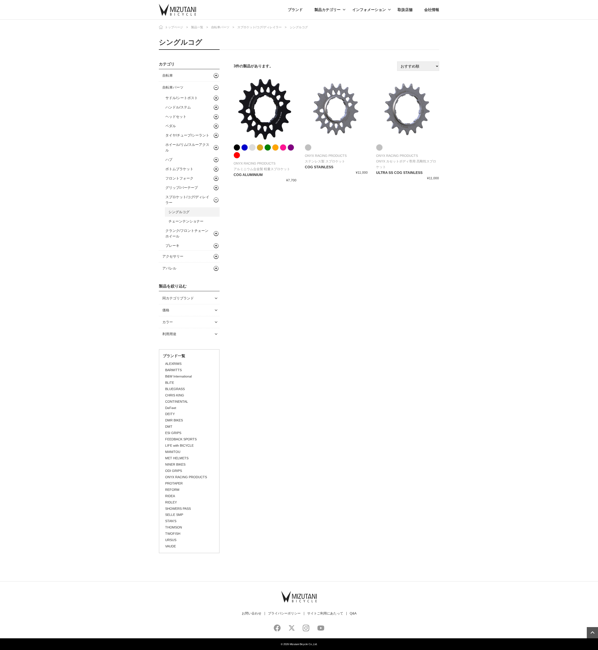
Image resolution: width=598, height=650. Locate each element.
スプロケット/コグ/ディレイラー (259, 27)
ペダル (170, 126)
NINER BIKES (175, 464)
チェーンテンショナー (185, 221)
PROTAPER (174, 483)
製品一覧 (197, 27)
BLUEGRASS (175, 389)
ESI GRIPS (173, 433)
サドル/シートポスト (181, 98)
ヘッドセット (175, 117)
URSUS (170, 540)
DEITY (170, 414)
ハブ (168, 160)
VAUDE (170, 546)
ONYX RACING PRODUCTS (186, 477)
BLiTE (169, 382)
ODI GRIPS (173, 471)
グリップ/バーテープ (181, 188)
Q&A (353, 613)
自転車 (167, 75)
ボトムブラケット (179, 169)
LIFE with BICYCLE (179, 445)
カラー (167, 322)
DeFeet (170, 408)
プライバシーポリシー (284, 613)
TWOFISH (172, 533)
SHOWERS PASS (178, 508)
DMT (168, 426)
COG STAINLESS (319, 167)
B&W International (178, 376)
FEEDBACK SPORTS (181, 439)
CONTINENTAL (176, 401)
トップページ (174, 27)
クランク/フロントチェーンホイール (186, 233)
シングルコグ (178, 212)
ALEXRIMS (173, 364)
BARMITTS (173, 370)
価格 (165, 310)
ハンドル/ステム (178, 107)
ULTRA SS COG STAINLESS (399, 173)
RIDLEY (171, 502)
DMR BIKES (174, 420)
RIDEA (170, 496)
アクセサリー (172, 256)
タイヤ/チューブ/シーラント (187, 135)
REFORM (172, 490)
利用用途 (169, 334)
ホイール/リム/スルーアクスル (187, 147)
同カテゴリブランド (178, 298)
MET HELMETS (177, 458)
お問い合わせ (251, 613)
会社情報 (431, 10)
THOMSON (173, 527)
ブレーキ (172, 246)
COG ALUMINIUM (248, 175)
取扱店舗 (405, 10)
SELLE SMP (174, 515)
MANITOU (172, 452)
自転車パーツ (220, 27)
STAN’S (170, 521)
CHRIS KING (174, 395)
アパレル (169, 268)
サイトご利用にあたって (325, 613)
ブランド (295, 10)
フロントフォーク (179, 178)
